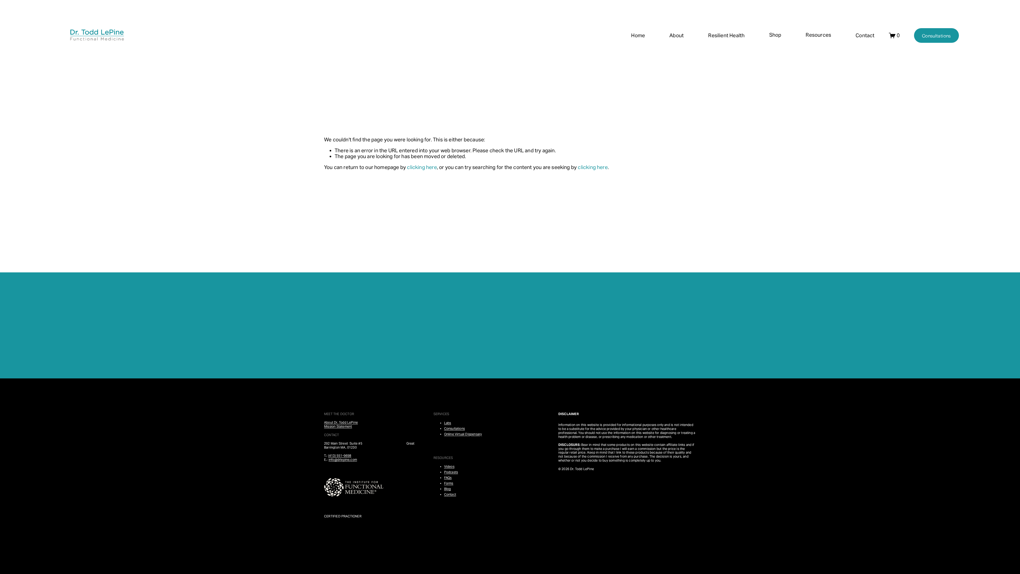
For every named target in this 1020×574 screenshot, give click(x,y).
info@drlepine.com (343, 460)
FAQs (448, 478)
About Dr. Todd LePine (341, 423)
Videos (449, 467)
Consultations (936, 35)
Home (638, 35)
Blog (447, 489)
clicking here (422, 167)
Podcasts (451, 472)
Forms (448, 484)
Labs (447, 423)
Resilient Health (726, 35)
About (676, 35)
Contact (865, 35)
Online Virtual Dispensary (463, 434)
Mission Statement (338, 427)
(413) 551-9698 (339, 456)
